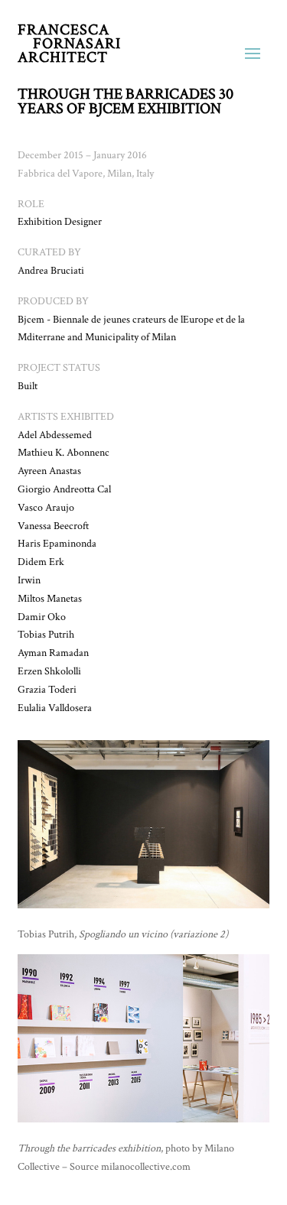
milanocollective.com (146, 1167)
